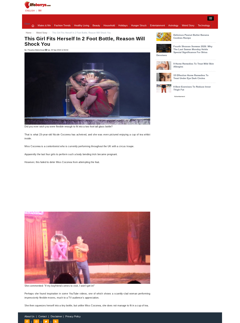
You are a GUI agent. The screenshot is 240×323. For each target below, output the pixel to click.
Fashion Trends (62, 25)
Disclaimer (56, 316)
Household (109, 25)
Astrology (173, 25)
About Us (29, 316)
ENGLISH (30, 10)
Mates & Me (44, 25)
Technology (204, 25)
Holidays (123, 25)
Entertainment (157, 25)
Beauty (96, 25)
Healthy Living (81, 25)
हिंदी (39, 10)
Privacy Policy (73, 316)
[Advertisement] (87, 189)
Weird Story (188, 25)
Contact (42, 316)
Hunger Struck (139, 25)
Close (27, 24)
